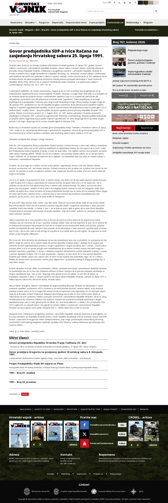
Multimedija (133, 22)
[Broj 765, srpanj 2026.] (38, 431)
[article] (135, 50)
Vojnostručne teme (76, 22)
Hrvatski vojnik (16, 30)
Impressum (81, 474)
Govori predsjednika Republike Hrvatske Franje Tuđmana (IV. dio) (47, 343)
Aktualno (30, 22)
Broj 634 (45, 30)
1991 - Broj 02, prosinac (22, 382)
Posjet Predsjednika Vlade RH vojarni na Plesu (36, 363)
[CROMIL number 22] (151, 431)
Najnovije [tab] (147, 128)
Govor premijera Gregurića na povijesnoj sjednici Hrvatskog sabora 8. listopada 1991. (56, 353)
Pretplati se (98, 474)
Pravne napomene (143, 499)
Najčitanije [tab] (123, 128)
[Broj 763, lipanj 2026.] (71, 431)
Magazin (148, 22)
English (106, 2)
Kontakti (50, 474)
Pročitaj (122, 95)
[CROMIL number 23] (135, 431)
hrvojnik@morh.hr (73, 458)
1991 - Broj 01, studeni (22, 373)
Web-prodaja (115, 474)
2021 (37, 30)
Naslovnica (16, 22)
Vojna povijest (96, 22)
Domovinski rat (115, 22)
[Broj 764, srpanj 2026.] (54, 431)
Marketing (65, 474)
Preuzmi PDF (146, 95)
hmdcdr (25, 394)
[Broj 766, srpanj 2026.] (19, 434)
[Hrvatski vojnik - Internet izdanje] (40, 8)
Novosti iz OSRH (42, 409)
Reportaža (57, 22)
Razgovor (44, 22)
